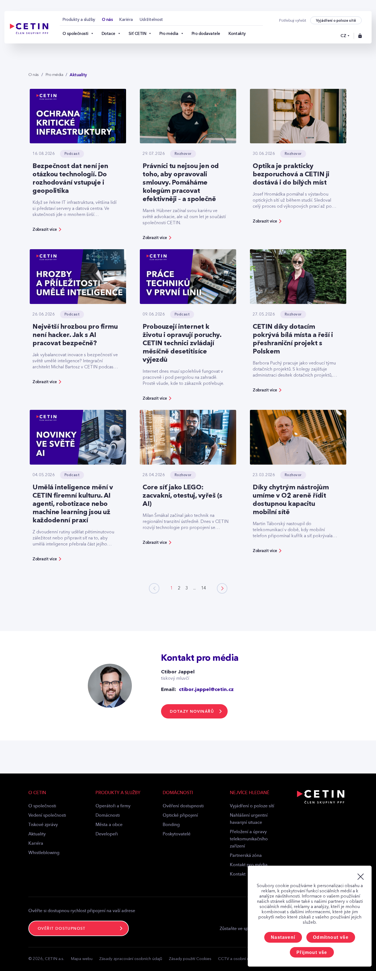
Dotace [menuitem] (108, 33)
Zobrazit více (44, 229)
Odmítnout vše (330, 937)
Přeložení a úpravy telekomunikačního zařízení (249, 839)
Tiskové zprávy (43, 825)
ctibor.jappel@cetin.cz (206, 689)
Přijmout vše (311, 952)
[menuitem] (78, 19)
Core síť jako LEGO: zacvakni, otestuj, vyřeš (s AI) (182, 496)
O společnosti (42, 806)
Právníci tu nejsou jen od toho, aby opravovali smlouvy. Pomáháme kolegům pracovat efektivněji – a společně (181, 183)
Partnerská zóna (246, 856)
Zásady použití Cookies (190, 959)
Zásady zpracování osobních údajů (130, 959)
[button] (222, 588)
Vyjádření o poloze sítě (336, 20)
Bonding (171, 825)
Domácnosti (108, 815)
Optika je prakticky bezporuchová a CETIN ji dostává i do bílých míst (291, 174)
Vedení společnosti (47, 815)
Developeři (107, 834)
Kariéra (35, 843)
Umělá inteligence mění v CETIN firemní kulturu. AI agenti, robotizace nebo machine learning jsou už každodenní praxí (72, 504)
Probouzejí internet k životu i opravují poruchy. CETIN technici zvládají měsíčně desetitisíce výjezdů (182, 343)
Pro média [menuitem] (168, 33)
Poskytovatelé (176, 834)
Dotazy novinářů (192, 711)
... (194, 588)
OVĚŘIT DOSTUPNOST (62, 929)
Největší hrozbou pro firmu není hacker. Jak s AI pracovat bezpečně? (75, 335)
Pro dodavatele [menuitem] (206, 33)
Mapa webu (81, 959)
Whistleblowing (43, 853)
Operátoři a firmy (113, 806)
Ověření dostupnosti (183, 806)
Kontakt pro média (249, 865)
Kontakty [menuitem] (237, 33)
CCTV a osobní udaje (237, 959)
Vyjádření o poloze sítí (252, 806)
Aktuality (37, 834)
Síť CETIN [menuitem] (137, 33)
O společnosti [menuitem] (75, 33)
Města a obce (109, 825)
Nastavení (283, 937)
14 (203, 588)
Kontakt (238, 874)
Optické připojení (180, 815)
